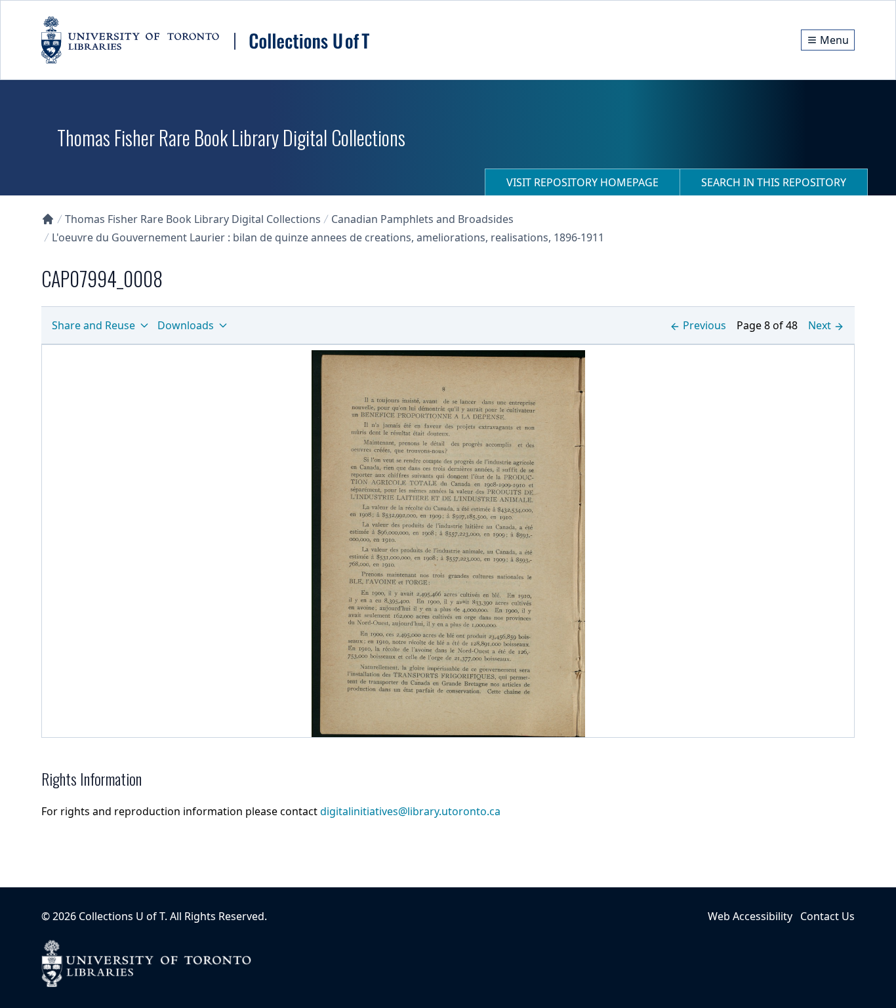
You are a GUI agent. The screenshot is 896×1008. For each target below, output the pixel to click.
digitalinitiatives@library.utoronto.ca (410, 811)
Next (819, 325)
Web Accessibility (750, 916)
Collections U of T (122, 916)
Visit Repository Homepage (582, 182)
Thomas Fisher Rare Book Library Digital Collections (193, 219)
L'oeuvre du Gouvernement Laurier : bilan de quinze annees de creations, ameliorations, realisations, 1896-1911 (328, 237)
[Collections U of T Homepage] (47, 219)
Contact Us (827, 916)
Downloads (185, 325)
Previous (704, 325)
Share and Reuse (93, 325)
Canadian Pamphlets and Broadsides (422, 219)
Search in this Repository (773, 182)
